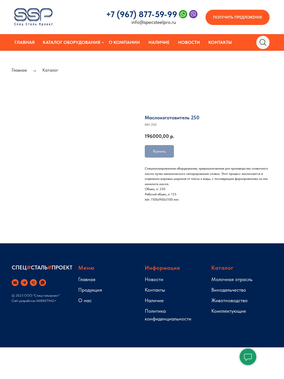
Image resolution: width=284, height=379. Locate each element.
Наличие (158, 42)
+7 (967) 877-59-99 (141, 14)
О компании (124, 42)
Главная (24, 42)
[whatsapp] (42, 282)
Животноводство (229, 300)
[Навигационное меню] (9, 89)
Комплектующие (228, 311)
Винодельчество (228, 290)
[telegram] (24, 282)
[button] (238, 17)
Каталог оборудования (71, 42)
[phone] (33, 282)
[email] (15, 282)
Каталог (50, 70)
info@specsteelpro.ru (153, 22)
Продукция (90, 290)
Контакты (220, 42)
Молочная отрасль (231, 279)
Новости (189, 42)
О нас (85, 300)
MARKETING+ (46, 301)
